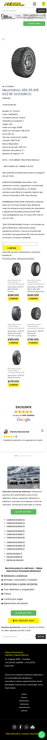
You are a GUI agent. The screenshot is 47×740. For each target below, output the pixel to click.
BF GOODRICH (8, 86)
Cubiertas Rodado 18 (16, 537)
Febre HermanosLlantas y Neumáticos (16, 654)
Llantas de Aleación (15, 560)
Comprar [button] (13, 298)
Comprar (11, 248)
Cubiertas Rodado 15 (16, 526)
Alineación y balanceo (15, 575)
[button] (34, 4)
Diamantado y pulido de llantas (20, 584)
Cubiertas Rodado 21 (15, 549)
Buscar (41, 10)
